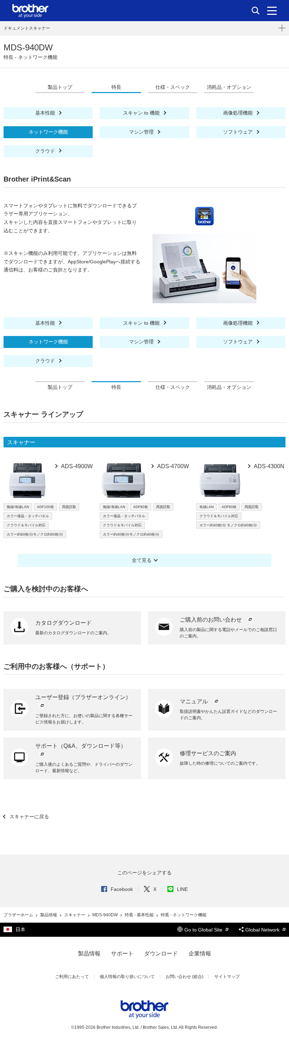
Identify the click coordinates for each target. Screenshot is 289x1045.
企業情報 (200, 954)
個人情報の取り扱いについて (127, 976)
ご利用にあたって (72, 976)
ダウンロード (161, 954)
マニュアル (194, 701)
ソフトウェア (238, 132)
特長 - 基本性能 (140, 914)
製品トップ (60, 87)
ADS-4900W (76, 466)
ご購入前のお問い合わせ (211, 620)
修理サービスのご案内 (208, 753)
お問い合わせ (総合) (184, 976)
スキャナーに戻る (28, 816)
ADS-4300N (268, 466)
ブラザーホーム (19, 914)
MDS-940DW (105, 914)
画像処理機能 (238, 113)
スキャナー (75, 914)
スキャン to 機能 (142, 113)
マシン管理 (142, 132)
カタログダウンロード (63, 623)
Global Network (263, 930)
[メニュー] (272, 10)
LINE (182, 889)
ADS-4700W (172, 466)
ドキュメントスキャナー (27, 28)
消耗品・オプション (229, 87)
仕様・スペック (172, 87)
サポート (122, 954)
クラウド (45, 151)
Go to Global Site (204, 930)
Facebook (122, 889)
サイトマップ (227, 976)
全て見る (142, 560)
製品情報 (49, 914)
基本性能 (45, 113)
